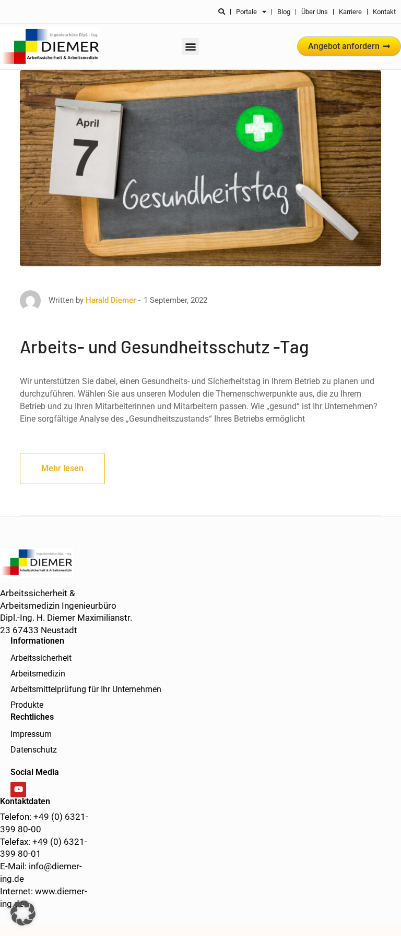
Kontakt (384, 12)
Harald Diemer (111, 300)
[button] (190, 46)
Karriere (350, 12)
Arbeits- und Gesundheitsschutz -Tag (164, 346)
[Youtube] (18, 789)
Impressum (31, 734)
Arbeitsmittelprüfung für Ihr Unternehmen (85, 689)
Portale (246, 12)
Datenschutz (33, 750)
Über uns (314, 12)
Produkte (26, 705)
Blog (283, 12)
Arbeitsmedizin (37, 674)
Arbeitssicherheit (41, 658)
